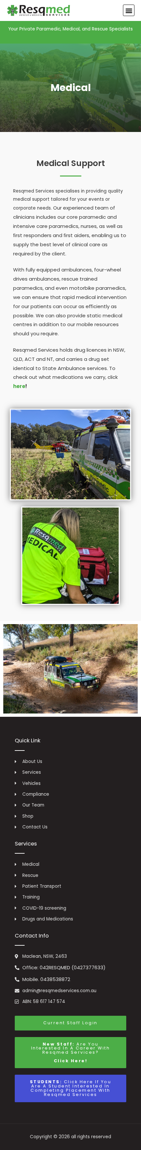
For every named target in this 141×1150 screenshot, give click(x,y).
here (19, 386)
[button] (128, 10)
